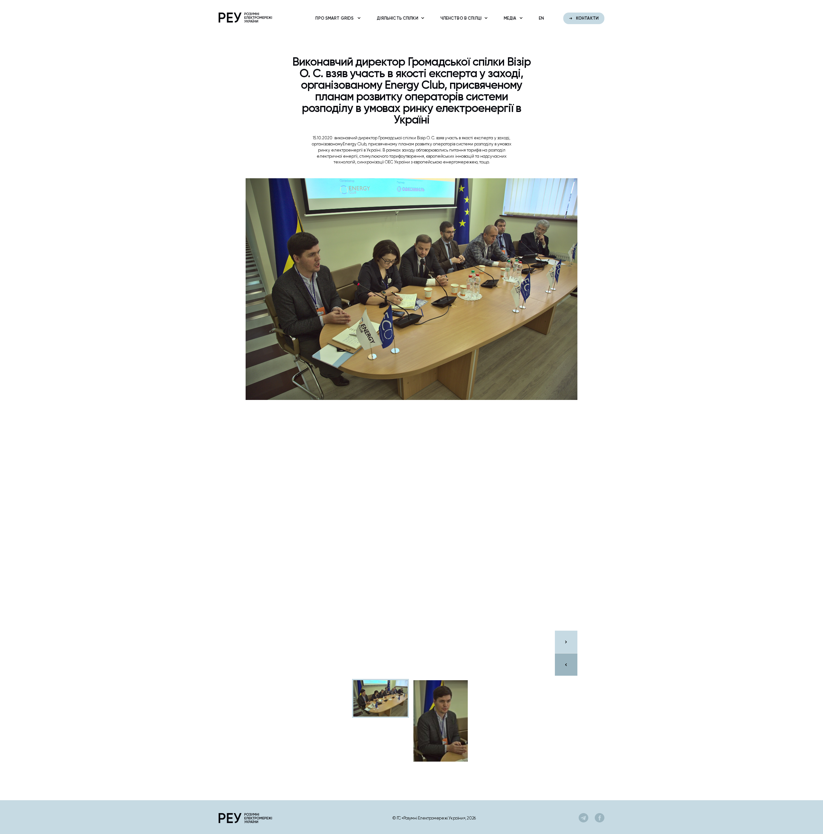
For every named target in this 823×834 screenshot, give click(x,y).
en (541, 18)
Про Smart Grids (335, 18)
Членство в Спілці (461, 18)
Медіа (510, 18)
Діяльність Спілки (397, 18)
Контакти (587, 18)
